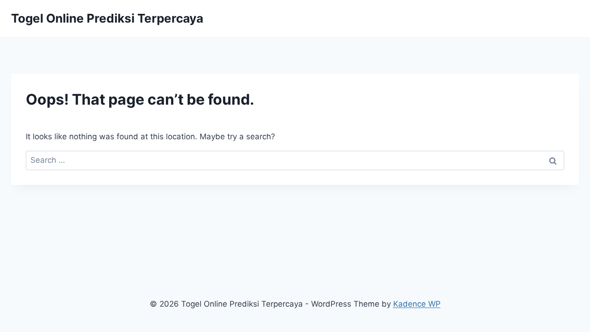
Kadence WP (417, 303)
